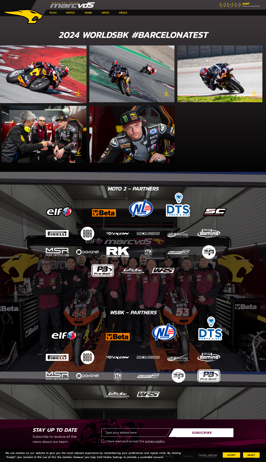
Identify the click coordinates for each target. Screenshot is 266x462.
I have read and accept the (135, 441)
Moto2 (70, 12)
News (105, 12)
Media (123, 12)
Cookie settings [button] (207, 455)
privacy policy (155, 441)
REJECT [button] (251, 455)
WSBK (88, 12)
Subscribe (202, 432)
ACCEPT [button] (231, 455)
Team (52, 12)
